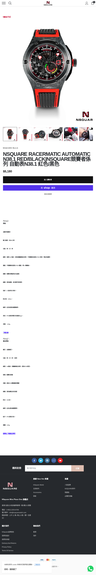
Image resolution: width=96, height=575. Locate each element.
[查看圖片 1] (10, 134)
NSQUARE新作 (70, 489)
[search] (10, 3)
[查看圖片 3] (40, 134)
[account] (86, 3)
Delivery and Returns (9, 543)
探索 (34, 496)
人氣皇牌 (68, 485)
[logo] (48, 3)
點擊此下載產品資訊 (9, 433)
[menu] (4, 3)
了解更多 (37, 564)
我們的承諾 (5, 539)
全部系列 (36, 489)
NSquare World (38, 485)
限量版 (67, 492)
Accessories (37, 492)
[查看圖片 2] (25, 134)
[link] (34, 460)
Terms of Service (7, 550)
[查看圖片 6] (86, 134)
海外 (34, 536)
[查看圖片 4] (56, 134)
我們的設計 (5, 536)
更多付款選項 (48, 194)
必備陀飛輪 (68, 496)
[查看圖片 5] (71, 134)
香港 (34, 532)
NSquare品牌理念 (8, 532)
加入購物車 (48, 180)
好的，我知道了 (10, 569)
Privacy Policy (6, 547)
